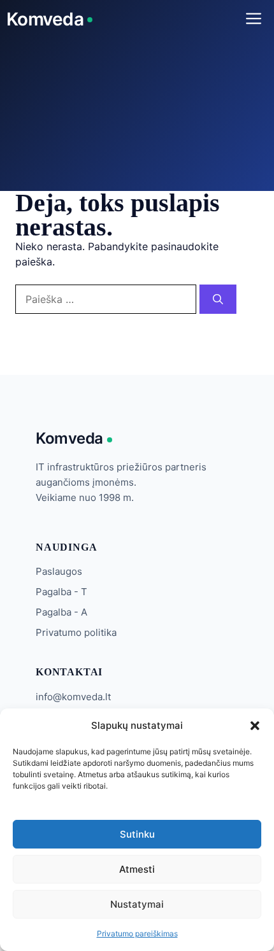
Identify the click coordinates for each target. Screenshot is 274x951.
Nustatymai (137, 904)
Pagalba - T (61, 592)
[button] (255, 725)
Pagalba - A (61, 612)
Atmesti (137, 869)
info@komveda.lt (73, 697)
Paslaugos (59, 571)
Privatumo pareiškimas (137, 933)
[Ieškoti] (217, 299)
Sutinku (137, 834)
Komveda (44, 19)
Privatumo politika (76, 632)
